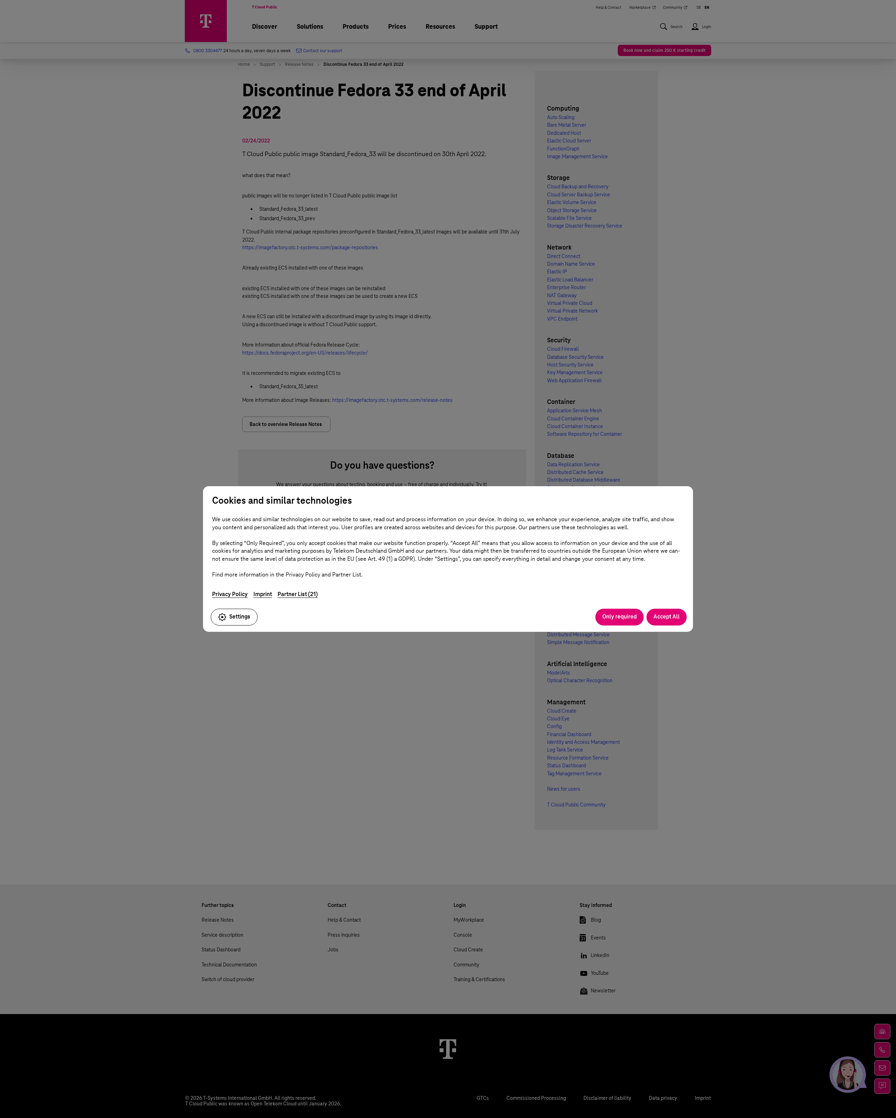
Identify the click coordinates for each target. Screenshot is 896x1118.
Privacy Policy (230, 594)
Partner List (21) (298, 594)
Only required (619, 616)
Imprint (262, 594)
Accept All (666, 616)
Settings (239, 616)
